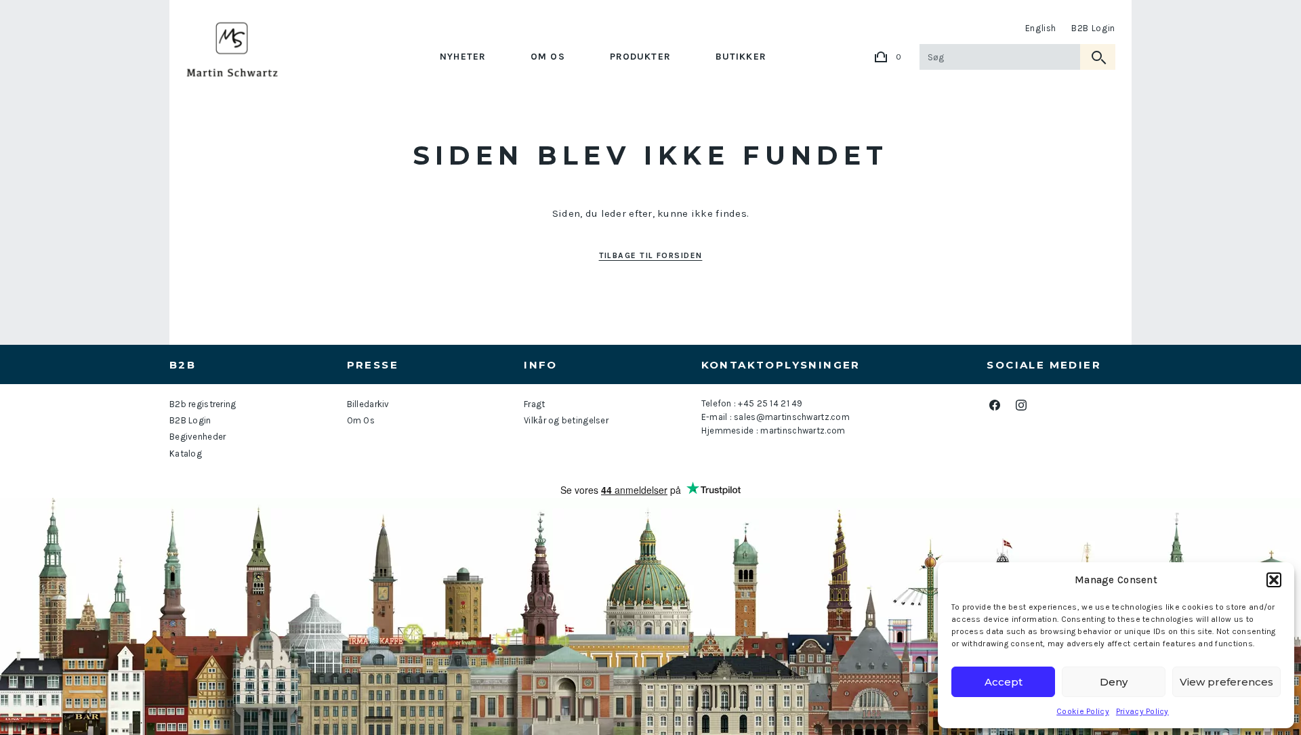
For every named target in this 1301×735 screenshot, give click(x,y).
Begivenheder (197, 437)
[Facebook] (994, 405)
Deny (1114, 681)
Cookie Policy (1082, 711)
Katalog (185, 453)
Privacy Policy (1142, 711)
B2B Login (1093, 28)
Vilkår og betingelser (566, 420)
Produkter (640, 56)
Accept (1004, 681)
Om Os (548, 56)
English (1041, 28)
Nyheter (463, 56)
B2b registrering (202, 404)
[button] (1274, 580)
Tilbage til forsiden (651, 255)
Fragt (534, 404)
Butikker (741, 56)
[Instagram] (1021, 405)
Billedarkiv (368, 404)
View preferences (1226, 681)
